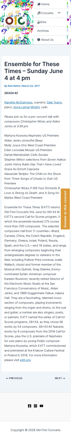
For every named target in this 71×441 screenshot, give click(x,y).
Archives (43, 31)
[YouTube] (41, 406)
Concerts (46, 13)
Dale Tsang (54, 102)
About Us (47, 39)
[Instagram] (35, 406)
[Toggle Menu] (58, 13)
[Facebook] (29, 406)
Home (44, 4)
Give (43, 22)
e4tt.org (25, 360)
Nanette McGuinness (18, 102)
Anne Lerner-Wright (26, 107)
